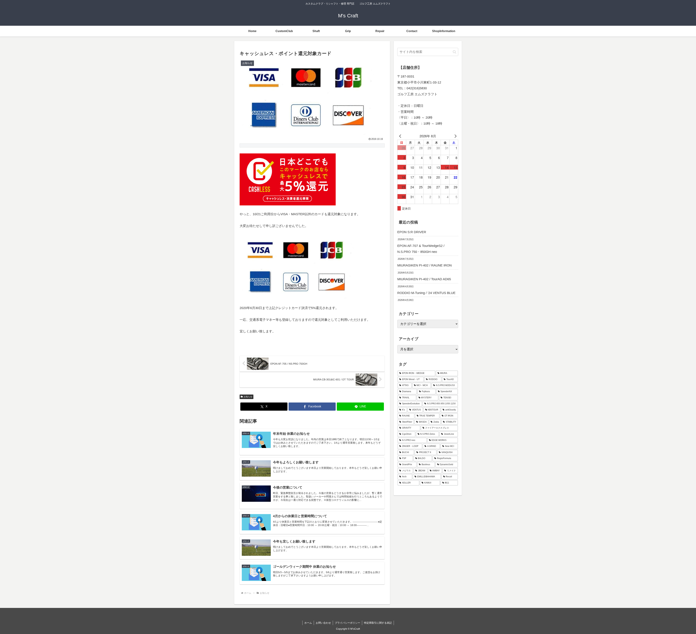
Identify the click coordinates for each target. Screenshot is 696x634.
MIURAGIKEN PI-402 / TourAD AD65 (424, 279)
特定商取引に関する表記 (378, 622)
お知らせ (248, 396)
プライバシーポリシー (347, 622)
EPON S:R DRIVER (411, 232)
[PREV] (400, 136)
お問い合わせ (323, 622)
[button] (454, 52)
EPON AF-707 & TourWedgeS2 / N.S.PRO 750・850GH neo (420, 248)
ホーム (308, 622)
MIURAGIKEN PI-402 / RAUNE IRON (424, 265)
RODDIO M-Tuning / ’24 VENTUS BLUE (426, 293)
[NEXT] (454, 136)
